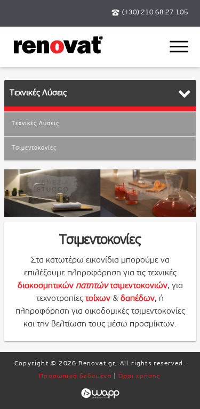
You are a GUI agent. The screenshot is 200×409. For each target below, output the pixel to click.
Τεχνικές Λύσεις (35, 124)
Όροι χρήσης (139, 376)
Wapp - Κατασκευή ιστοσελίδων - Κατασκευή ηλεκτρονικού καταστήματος (100, 393)
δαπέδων (138, 299)
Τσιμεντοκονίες (34, 148)
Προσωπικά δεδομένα (75, 376)
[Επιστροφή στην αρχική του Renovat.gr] (58, 52)
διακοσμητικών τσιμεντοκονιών (92, 286)
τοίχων (97, 299)
